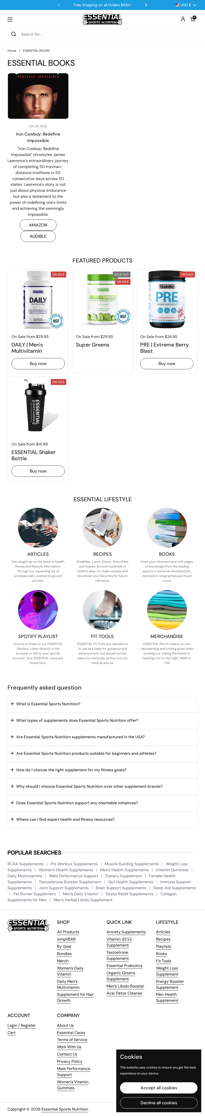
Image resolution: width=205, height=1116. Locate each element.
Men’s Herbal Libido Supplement (83, 899)
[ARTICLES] (38, 528)
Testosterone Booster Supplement (70, 881)
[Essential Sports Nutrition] (102, 19)
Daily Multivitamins (25, 875)
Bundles (64, 953)
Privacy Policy (69, 1061)
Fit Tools (163, 961)
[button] (193, 19)
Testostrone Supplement (117, 955)
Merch (62, 961)
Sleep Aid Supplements (174, 887)
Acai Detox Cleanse (124, 993)
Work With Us (69, 1047)
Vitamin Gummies (173, 869)
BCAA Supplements (26, 863)
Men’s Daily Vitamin (81, 893)
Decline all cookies (158, 1103)
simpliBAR (66, 939)
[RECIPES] (102, 528)
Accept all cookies (158, 1087)
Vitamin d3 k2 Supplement (119, 942)
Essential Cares (71, 1032)
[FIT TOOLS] (102, 610)
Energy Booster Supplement (170, 984)
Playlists (163, 946)
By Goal (64, 946)
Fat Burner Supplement (35, 893)
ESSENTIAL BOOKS (36, 50)
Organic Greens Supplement (120, 976)
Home (12, 50)
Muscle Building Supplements (132, 863)
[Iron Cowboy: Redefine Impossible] (38, 96)
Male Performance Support (74, 875)
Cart (12, 1032)
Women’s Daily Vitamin (70, 971)
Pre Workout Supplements (74, 863)
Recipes (163, 939)
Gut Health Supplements (131, 881)
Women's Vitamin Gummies (72, 1084)
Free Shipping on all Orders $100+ (102, 5)
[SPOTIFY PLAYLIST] (38, 610)
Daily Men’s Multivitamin (68, 984)
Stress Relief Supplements (130, 893)
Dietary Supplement (124, 875)
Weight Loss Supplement (167, 971)
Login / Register (22, 1025)
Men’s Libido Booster (125, 986)
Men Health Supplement (167, 997)
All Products (68, 931)
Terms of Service (72, 1039)
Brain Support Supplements (121, 887)
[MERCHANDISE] (167, 610)
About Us (65, 1025)
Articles (163, 931)
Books (161, 953)
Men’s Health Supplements (125, 869)
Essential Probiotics (124, 965)
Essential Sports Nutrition (65, 1109)
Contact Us (67, 1054)
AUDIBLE (38, 236)
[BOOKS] (167, 528)
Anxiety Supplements (126, 931)
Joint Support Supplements (64, 887)
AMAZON (38, 225)
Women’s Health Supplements (66, 869)
